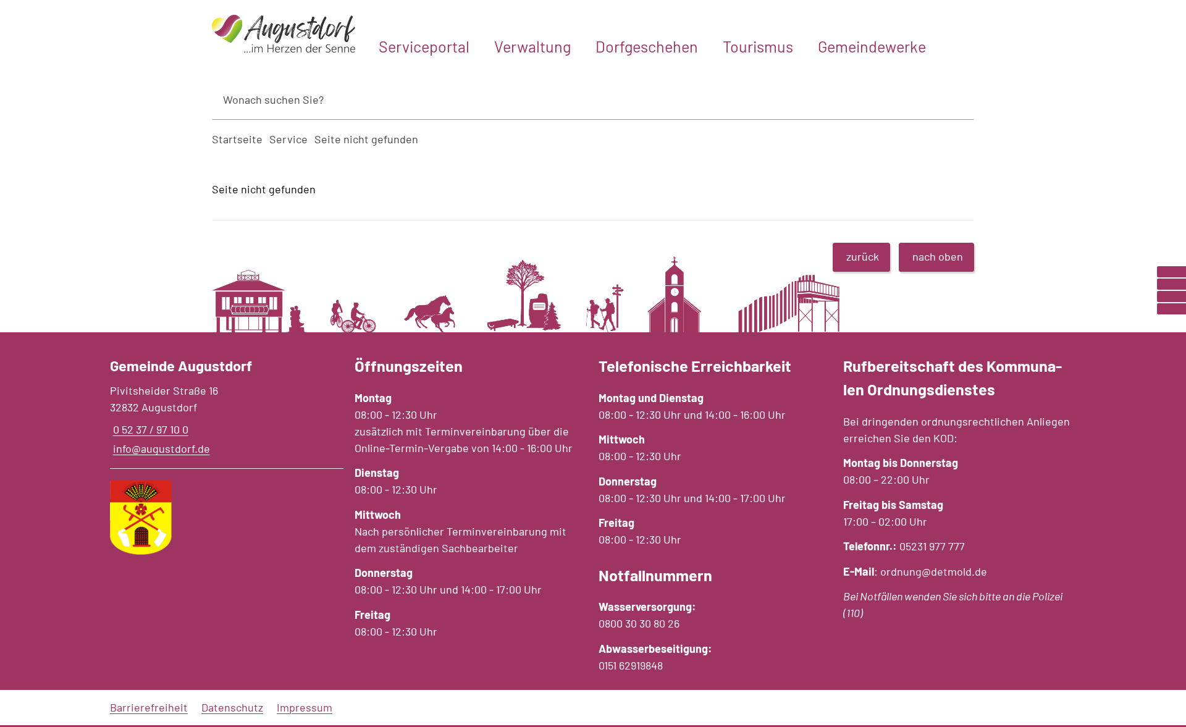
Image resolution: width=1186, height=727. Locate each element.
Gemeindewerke (872, 46)
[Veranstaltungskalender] (1171, 296)
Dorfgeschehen (646, 46)
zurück (862, 256)
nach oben (937, 256)
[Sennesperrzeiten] (1171, 308)
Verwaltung (532, 46)
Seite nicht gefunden (366, 139)
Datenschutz (232, 707)
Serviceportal (424, 46)
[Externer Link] (1171, 271)
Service (288, 139)
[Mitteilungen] (1171, 284)
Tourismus (758, 46)
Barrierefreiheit (149, 707)
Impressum (304, 707)
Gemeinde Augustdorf (181, 365)
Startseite (237, 139)
